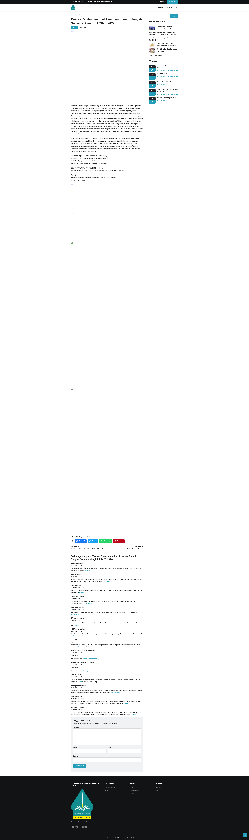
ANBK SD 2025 (162, 74)
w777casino (75, 629)
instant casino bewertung (80, 651)
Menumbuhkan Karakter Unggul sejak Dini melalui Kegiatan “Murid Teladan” (163, 33)
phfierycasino (76, 686)
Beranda (159, 7)
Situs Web (76, 756)
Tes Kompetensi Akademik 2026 (167, 67)
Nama (75, 748)
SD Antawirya (122, 838)
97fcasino (74, 618)
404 (106, 790)
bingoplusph (75, 596)
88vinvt (73, 574)
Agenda (132, 793)
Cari (174, 16)
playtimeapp (75, 607)
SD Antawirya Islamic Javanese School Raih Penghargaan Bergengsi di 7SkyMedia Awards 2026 (166, 28)
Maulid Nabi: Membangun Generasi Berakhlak (161, 39)
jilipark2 (74, 585)
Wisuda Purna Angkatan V (166, 98)
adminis (74, 27)
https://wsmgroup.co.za (79, 663)
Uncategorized (83, 15)
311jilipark (75, 707)
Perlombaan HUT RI (164, 82)
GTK (156, 790)
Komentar (76, 727)
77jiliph (73, 675)
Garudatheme (137, 838)
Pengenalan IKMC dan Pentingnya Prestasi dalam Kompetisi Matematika (166, 44)
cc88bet (74, 564)
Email (109, 748)
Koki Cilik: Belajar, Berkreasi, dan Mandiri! (167, 50)
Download (163, 2)
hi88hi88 (74, 696)
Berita (169, 7)
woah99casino (76, 640)
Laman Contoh (110, 787)
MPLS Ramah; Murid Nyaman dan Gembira (167, 91)
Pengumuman (134, 790)
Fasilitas (158, 787)
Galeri (132, 796)
